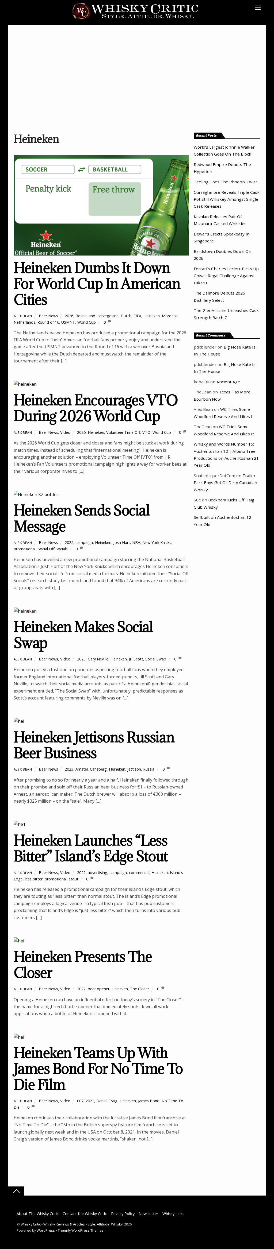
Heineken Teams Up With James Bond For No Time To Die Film (98, 1068)
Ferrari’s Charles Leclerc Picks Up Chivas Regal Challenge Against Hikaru (226, 275)
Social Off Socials (53, 548)
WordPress (46, 1230)
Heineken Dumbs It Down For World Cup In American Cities (97, 283)
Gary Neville (98, 659)
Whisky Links (173, 1213)
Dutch (126, 315)
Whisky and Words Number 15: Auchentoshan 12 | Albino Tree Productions (225, 451)
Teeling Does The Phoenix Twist (225, 181)
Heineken (151, 315)
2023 (81, 659)
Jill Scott (136, 659)
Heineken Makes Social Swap (83, 635)
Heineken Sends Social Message (82, 518)
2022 (81, 872)
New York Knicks (156, 542)
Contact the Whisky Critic (85, 1213)
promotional (25, 548)
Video (65, 432)
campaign (84, 542)
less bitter (34, 878)
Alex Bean (23, 316)
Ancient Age (228, 381)
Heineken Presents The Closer (83, 964)
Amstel (81, 769)
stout (73, 878)
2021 (90, 1100)
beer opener (98, 988)
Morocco (170, 315)
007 (80, 1100)
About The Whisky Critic (38, 1213)
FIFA (137, 315)
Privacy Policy (123, 1213)
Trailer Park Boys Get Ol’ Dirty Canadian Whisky (225, 482)
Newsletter (148, 1213)
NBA (136, 542)
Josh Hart (121, 542)
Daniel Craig (106, 1100)
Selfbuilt (202, 517)
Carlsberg (98, 769)
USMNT (68, 322)
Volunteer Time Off (123, 432)
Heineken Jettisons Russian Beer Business (94, 745)
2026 (69, 315)
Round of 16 (48, 322)
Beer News (48, 315)
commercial (139, 872)
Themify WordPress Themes (81, 1230)
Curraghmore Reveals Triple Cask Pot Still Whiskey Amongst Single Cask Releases (227, 199)
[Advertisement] (137, 78)
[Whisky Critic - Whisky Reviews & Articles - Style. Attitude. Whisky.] (135, 19)
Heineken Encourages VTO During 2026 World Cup (96, 408)
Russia (148, 769)
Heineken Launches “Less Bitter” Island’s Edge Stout (91, 848)
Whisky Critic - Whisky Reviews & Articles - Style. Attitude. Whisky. (72, 1224)
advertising (97, 872)
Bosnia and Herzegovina (97, 315)
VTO (146, 432)
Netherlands (24, 322)
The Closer (139, 988)
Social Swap (155, 659)
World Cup (86, 322)
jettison (134, 769)
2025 (69, 542)
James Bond (148, 1100)
